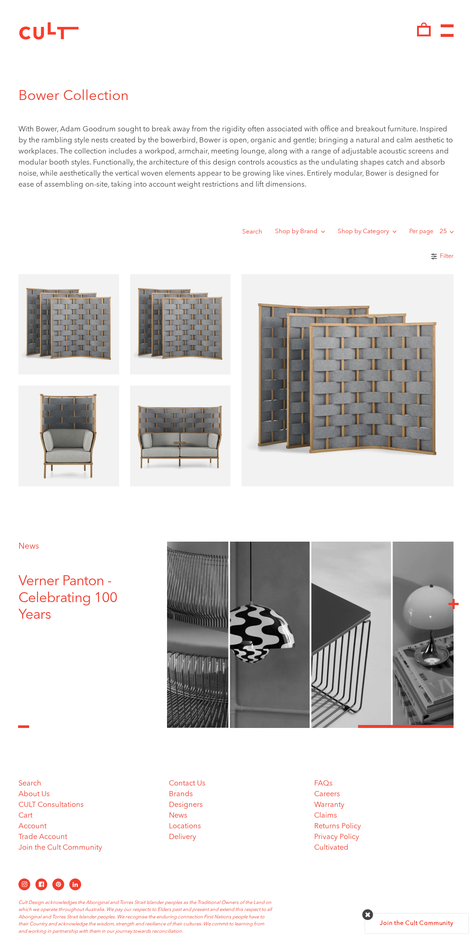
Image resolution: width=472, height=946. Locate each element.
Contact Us (187, 783)
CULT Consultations (51, 805)
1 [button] (215, 726)
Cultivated (331, 848)
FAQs (323, 783)
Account (32, 826)
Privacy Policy (336, 837)
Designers (186, 805)
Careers (327, 794)
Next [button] (453, 603)
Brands (181, 794)
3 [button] (406, 726)
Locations (185, 826)
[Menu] (447, 31)
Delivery (182, 837)
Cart (25, 815)
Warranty (329, 805)
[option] (83, 598)
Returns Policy (337, 826)
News (28, 546)
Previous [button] (23, 722)
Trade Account (42, 837)
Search (252, 232)
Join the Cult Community (60, 848)
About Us (34, 794)
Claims (325, 815)
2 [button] (310, 726)
